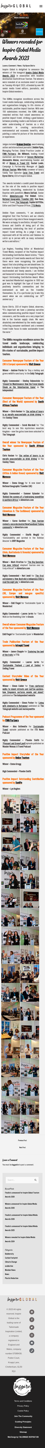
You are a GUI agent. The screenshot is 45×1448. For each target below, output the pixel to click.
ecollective (9, 1266)
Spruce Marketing (35, 157)
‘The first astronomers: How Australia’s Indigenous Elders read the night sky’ (23, 578)
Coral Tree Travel (31, 172)
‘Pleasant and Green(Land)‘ (14, 743)
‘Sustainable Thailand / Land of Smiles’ (21, 665)
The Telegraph (22, 202)
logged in (15, 1165)
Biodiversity (9, 1254)
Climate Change (11, 1262)
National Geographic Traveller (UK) (18, 199)
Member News (10, 1270)
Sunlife (19, 782)
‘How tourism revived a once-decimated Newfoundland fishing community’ (23, 523)
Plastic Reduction (11, 1278)
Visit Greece (34, 364)
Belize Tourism (22, 757)
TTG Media (36, 205)
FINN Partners (9, 153)
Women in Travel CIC (19, 163)
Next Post (22, 1147)
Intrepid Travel (22, 645)
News (7, 1274)
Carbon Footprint (11, 1258)
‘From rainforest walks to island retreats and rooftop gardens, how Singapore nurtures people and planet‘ (23, 689)
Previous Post (22, 1140)
